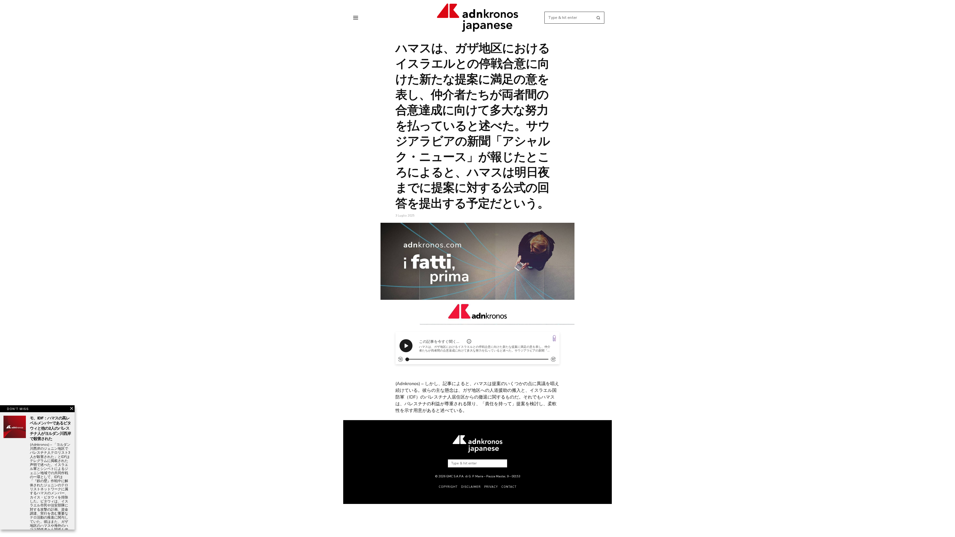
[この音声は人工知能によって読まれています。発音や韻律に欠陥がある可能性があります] (469, 341)
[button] (598, 18)
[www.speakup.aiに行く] (554, 338)
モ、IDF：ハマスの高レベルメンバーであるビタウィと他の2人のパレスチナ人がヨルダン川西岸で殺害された (50, 429)
